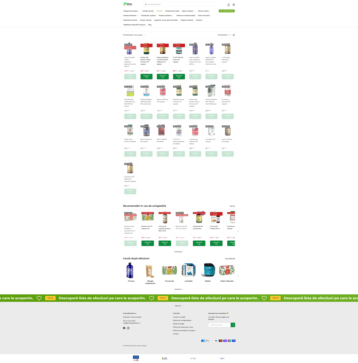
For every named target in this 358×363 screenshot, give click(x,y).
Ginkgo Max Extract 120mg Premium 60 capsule (194, 103)
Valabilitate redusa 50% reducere (134, 25)
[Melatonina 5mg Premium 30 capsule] (179, 90)
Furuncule (169, 281)
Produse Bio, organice (148, 15)
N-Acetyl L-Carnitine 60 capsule (226, 102)
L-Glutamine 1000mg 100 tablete (193, 141)
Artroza (131, 281)
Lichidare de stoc (148, 11)
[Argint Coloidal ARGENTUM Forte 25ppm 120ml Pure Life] (211, 48)
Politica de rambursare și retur (183, 327)
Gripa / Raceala (226, 281)
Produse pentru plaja (172, 11)
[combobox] (179, 4)
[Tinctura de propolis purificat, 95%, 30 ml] (165, 217)
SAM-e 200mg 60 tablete (162, 140)
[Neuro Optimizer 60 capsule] (146, 130)
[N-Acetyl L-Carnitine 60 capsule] (228, 90)
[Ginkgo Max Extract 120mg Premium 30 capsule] (146, 48)
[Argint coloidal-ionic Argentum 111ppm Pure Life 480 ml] (195, 48)
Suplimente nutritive (130, 20)
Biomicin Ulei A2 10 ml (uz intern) (181, 227)
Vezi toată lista (230, 258)
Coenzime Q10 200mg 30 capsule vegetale (130, 179)
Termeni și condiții (179, 317)
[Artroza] (131, 270)
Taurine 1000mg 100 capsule (162, 101)
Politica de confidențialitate (182, 320)
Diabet (208, 281)
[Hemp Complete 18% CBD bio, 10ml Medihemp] (211, 90)
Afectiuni (199, 20)
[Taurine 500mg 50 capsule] (228, 130)
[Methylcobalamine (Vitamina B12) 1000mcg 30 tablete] (163, 48)
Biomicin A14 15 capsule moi (146, 227)
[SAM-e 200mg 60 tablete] (163, 130)
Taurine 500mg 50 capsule (227, 140)
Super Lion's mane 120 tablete (130, 140)
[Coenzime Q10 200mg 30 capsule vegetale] (130, 168)
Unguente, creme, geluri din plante (166, 20)
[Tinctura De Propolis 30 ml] (216, 217)
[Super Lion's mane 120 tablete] (130, 130)
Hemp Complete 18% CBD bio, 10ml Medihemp (211, 102)
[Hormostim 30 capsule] (211, 130)
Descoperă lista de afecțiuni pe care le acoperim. (86, 298)
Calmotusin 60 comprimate (198, 227)
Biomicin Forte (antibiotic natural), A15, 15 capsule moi (129, 229)
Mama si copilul (203, 11)
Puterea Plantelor (131, 345)
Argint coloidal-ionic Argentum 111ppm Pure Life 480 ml (195, 61)
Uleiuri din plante (204, 15)
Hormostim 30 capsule (210, 140)
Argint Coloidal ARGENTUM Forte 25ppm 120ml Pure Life (210, 61)
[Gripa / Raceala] (227, 270)
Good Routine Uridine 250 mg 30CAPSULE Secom (129, 103)
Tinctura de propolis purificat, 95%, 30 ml (165, 228)
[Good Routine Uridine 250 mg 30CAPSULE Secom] (130, 90)
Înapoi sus (178, 306)
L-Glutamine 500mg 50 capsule (226, 60)
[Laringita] (189, 270)
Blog (149, 25)
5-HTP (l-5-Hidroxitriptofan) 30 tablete (178, 141)
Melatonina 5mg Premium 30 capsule (178, 102)
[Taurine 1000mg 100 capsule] (163, 90)
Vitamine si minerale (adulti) (185, 15)
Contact (176, 334)
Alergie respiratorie (150, 282)
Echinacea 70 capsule (231, 227)
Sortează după (128, 35)
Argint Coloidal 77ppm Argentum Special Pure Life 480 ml (130, 62)
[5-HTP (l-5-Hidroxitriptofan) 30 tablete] (179, 130)
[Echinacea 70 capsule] (233, 217)
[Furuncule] (169, 270)
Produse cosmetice (165, 15)
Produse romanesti (187, 20)
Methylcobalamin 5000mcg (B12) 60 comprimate (146, 102)
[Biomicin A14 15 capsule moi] (147, 217)
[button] (234, 5)
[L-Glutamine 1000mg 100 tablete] (195, 130)
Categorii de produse (130, 11)
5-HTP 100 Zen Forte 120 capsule (178, 60)
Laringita (189, 281)
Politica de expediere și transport (184, 330)
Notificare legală (178, 324)
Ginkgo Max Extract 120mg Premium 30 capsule (145, 61)
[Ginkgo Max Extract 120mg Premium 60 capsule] (195, 90)
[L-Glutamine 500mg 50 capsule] (228, 48)
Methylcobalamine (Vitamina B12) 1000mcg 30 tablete (162, 61)
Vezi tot (232, 206)
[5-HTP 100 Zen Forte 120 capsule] (179, 48)
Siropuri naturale (145, 20)
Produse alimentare (129, 15)
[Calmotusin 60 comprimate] (199, 217)
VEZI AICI (35, 298)
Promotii (159, 11)
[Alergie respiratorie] (150, 270)
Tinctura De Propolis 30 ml (215, 227)
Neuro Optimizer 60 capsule (146, 140)
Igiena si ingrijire (187, 11)
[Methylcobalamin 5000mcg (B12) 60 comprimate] (146, 90)
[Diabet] (208, 270)
